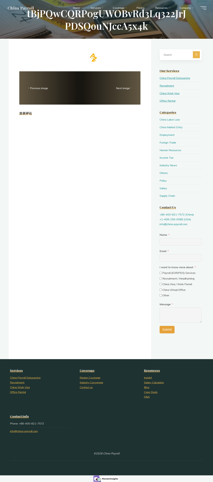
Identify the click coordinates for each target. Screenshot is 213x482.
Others (164, 173)
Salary (163, 188)
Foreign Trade (168, 142)
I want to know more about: (177, 267)
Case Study (151, 392)
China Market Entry (171, 127)
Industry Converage (91, 382)
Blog (146, 387)
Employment (167, 135)
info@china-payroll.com (173, 224)
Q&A (147, 396)
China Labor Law (170, 119)
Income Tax (167, 157)
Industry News (168, 165)
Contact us (86, 387)
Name (163, 234)
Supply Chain (167, 195)
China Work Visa (169, 93)
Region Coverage (90, 377)
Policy (163, 180)
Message (165, 304)
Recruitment (167, 85)
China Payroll (21, 7)
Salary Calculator (154, 382)
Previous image (39, 88)
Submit (167, 329)
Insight (148, 377)
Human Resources (170, 150)
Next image (123, 88)
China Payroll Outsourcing (175, 78)
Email (163, 251)
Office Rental (167, 100)
